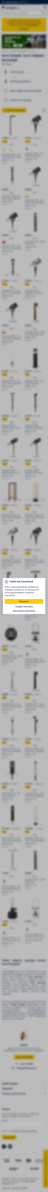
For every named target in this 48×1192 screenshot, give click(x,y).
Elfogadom (24, 601)
